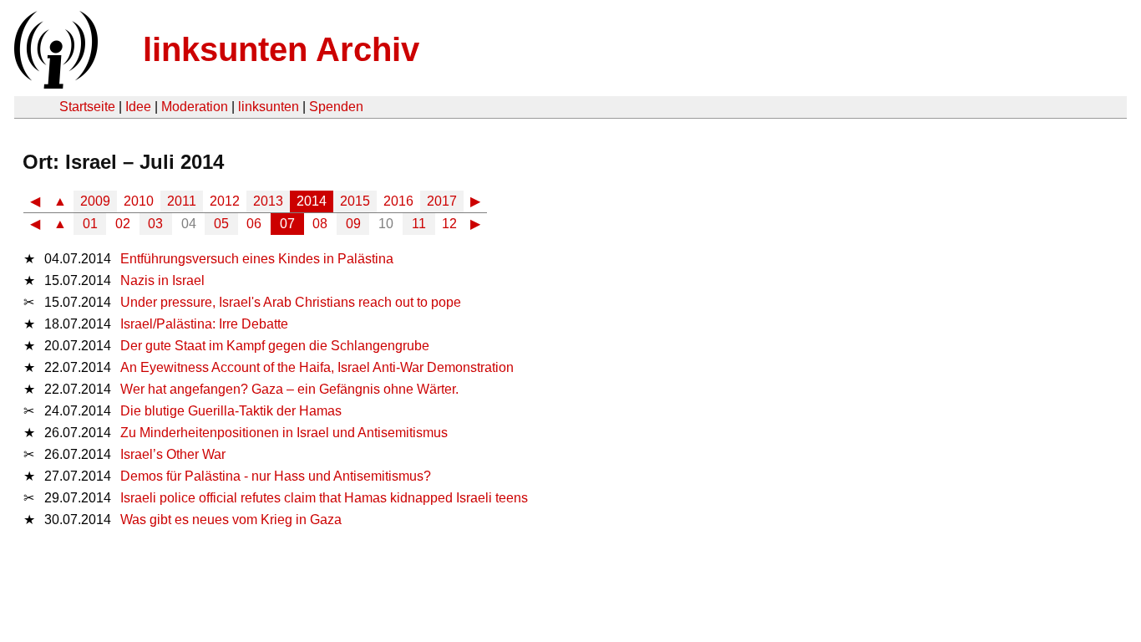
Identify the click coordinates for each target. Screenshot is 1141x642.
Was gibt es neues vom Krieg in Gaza (231, 519)
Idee (138, 106)
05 (221, 224)
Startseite (87, 106)
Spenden (336, 106)
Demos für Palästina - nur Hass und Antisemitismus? (275, 476)
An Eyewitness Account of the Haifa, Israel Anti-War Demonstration (317, 367)
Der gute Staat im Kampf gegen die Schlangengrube (274, 346)
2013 (268, 201)
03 (155, 224)
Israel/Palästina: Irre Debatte (204, 324)
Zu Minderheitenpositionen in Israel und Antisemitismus (284, 432)
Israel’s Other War (173, 454)
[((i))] (54, 84)
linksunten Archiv (281, 49)
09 (353, 224)
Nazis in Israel (162, 280)
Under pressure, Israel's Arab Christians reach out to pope (290, 302)
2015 (355, 201)
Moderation (194, 106)
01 (90, 224)
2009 (95, 201)
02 (122, 224)
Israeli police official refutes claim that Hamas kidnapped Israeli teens (324, 498)
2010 (139, 201)
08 (319, 224)
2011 (181, 201)
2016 (398, 201)
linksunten (268, 106)
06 (253, 224)
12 (449, 224)
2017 (442, 201)
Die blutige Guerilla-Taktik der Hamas (231, 411)
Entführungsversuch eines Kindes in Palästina (256, 259)
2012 (225, 201)
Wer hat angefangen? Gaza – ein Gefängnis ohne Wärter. (289, 389)
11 (419, 224)
